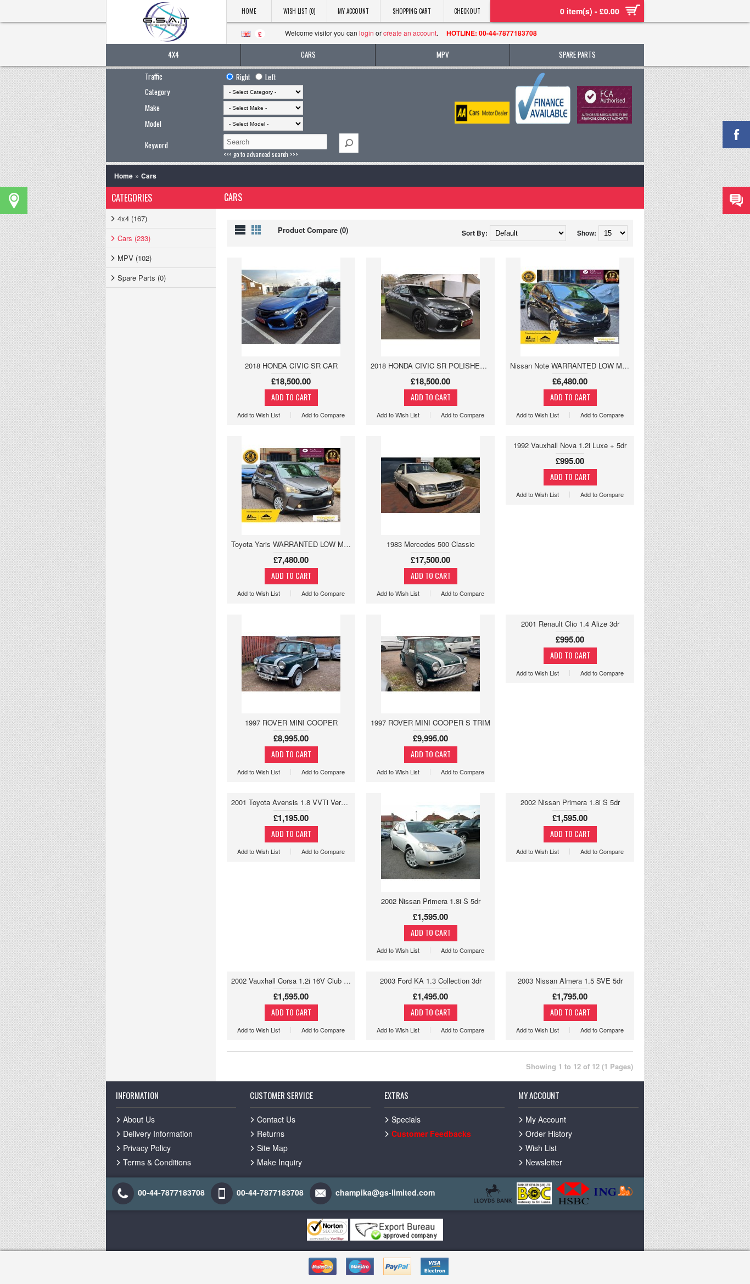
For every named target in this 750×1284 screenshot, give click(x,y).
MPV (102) (134, 258)
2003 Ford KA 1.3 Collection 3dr (431, 980)
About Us (139, 1119)
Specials (406, 1119)
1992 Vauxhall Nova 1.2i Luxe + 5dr (569, 445)
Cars (308, 54)
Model (153, 123)
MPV (442, 54)
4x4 (173, 54)
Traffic (154, 76)
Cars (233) (133, 238)
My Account (353, 11)
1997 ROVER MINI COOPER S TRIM (430, 722)
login (366, 32)
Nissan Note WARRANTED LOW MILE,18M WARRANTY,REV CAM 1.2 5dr (572, 365)
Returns (270, 1133)
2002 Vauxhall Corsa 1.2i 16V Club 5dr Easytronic (293, 980)
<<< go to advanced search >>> (260, 154)
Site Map (272, 1147)
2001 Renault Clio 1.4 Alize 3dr (570, 623)
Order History (548, 1133)
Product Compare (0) (313, 230)
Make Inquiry (279, 1162)
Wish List (541, 1147)
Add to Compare (323, 415)
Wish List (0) (299, 11)
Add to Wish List (258, 415)
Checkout (467, 11)
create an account (409, 32)
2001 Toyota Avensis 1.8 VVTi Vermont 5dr (293, 802)
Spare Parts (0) (141, 277)
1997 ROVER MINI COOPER (291, 722)
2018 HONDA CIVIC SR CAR (291, 365)
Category (157, 91)
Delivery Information (158, 1133)
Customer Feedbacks (431, 1133)
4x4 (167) (132, 218)
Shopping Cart (412, 11)
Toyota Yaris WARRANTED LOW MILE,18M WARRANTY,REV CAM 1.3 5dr (293, 544)
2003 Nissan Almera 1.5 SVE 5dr (570, 980)
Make (152, 107)
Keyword (156, 144)
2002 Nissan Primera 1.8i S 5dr (430, 901)
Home (249, 11)
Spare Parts (577, 54)
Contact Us (276, 1119)
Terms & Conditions (157, 1162)
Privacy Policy (147, 1147)
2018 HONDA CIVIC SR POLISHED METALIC (433, 365)
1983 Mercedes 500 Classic (431, 544)
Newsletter (543, 1162)
